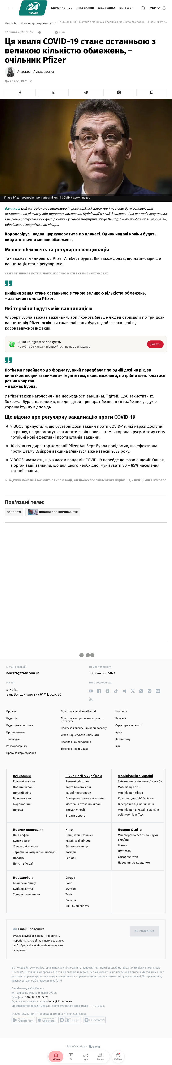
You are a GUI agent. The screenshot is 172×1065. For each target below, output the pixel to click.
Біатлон (70, 900)
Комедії (70, 852)
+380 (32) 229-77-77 (35, 997)
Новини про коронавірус (37, 23)
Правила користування (21, 753)
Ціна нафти (21, 835)
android (23, 1019)
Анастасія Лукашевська (35, 72)
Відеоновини (22, 798)
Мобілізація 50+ (128, 787)
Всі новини (22, 776)
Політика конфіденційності (78, 711)
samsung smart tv (94, 1019)
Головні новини (24, 781)
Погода (18, 810)
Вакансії (120, 718)
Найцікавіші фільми (79, 835)
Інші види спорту (77, 906)
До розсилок (144, 931)
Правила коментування (76, 742)
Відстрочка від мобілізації (136, 804)
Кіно (69, 830)
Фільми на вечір (76, 846)
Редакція (12, 718)
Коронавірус (61, 8)
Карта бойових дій (78, 787)
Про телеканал (15, 732)
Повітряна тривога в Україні (84, 798)
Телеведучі (13, 739)
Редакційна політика (19, 725)
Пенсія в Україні (24, 863)
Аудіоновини (22, 804)
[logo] (33, 8)
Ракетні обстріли (77, 781)
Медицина (106, 8)
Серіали (70, 858)
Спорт (70, 878)
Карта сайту (122, 739)
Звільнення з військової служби (140, 781)
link (90, 691)
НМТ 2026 (124, 851)
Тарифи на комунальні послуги (34, 852)
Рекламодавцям (16, 746)
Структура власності (128, 725)
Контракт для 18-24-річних (136, 798)
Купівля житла (23, 889)
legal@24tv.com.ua (60, 1001)
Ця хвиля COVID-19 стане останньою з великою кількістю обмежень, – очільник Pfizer (112, 23)
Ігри (118, 746)
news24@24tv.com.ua (23, 673)
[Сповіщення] (164, 8)
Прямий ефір (22, 793)
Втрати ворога (75, 815)
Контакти (121, 711)
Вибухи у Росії (75, 810)
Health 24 (11, 23)
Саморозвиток (128, 857)
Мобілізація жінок (130, 793)
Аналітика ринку (24, 883)
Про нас (11, 711)
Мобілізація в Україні (135, 776)
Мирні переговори (78, 793)
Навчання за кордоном (134, 862)
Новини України (24, 787)
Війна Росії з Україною (83, 776)
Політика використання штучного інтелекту (82, 720)
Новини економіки (28, 830)
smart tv (69, 1019)
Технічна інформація (74, 749)
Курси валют (21, 841)
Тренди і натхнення (26, 894)
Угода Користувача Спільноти (80, 735)
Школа (122, 845)
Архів (118, 732)
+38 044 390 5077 (102, 673)
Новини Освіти (130, 830)
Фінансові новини (25, 846)
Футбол (70, 889)
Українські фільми (78, 841)
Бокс (68, 883)
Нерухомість (23, 878)
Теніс (69, 894)
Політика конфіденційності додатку (84, 728)
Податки (19, 858)
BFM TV (26, 81)
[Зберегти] (152, 92)
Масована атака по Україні (83, 804)
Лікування (85, 8)
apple (46, 1019)
